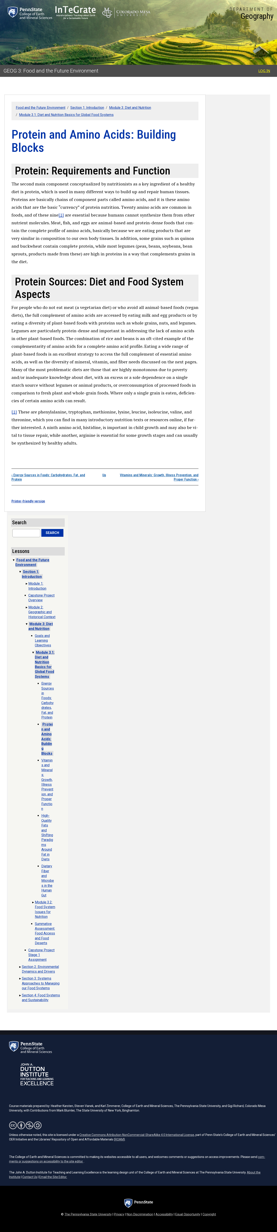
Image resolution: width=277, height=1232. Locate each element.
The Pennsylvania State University (88, 1214)
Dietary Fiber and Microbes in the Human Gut (47, 880)
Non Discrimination (140, 1214)
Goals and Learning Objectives (43, 641)
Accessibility (164, 1214)
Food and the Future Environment (40, 108)
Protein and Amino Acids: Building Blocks (47, 738)
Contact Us (29, 1177)
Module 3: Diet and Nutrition (130, 108)
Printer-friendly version (28, 501)
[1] (61, 215)
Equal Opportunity (187, 1214)
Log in (264, 70)
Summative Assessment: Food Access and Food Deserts (45, 933)
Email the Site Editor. (53, 1177)
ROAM (119, 1139)
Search (52, 533)
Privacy (119, 1214)
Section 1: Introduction (87, 108)
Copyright (209, 1214)
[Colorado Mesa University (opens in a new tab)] (126, 13)
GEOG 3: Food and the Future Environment (50, 71)
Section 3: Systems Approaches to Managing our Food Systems (41, 983)
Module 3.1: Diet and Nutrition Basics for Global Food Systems (66, 115)
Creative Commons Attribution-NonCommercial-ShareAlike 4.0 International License (136, 1135)
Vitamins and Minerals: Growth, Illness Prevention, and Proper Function (47, 784)
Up (104, 475)
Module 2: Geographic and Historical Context (41, 612)
